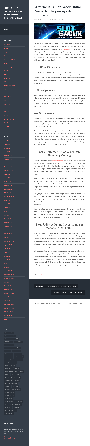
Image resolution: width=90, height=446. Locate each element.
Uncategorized (8, 122)
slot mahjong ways (10, 401)
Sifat (5, 82)
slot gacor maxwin (9, 395)
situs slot (16, 368)
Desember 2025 (9, 163)
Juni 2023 (7, 252)
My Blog (6, 70)
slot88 (6, 115)
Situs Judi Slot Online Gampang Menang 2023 (14, 13)
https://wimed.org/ (9, 438)
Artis (5, 52)
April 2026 (7, 152)
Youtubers (7, 126)
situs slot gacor (9, 371)
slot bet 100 (7, 96)
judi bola (18, 347)
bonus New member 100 (11, 339)
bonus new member (9, 56)
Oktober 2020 (8, 312)
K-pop (6, 63)
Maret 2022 (7, 286)
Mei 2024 (7, 211)
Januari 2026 (8, 159)
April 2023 (7, 259)
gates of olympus (9, 347)
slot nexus (7, 104)
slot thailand (8, 407)
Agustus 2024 (8, 200)
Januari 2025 (8, 189)
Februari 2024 (8, 222)
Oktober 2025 (8, 170)
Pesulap (6, 74)
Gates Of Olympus (9, 59)
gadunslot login (9, 344)
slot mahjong (8, 398)
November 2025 (9, 167)
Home (6, 29)
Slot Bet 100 (8, 377)
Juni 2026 (7, 144)
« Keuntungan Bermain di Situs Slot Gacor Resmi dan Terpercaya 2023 (55, 286)
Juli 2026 (7, 140)
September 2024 (9, 196)
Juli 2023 (7, 248)
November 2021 (9, 293)
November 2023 (9, 233)
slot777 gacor (15, 374)
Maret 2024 (7, 219)
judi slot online (16, 350)
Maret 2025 (7, 181)
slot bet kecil (8, 380)
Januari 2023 (8, 271)
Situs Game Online (9, 85)
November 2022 (9, 278)
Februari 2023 (8, 267)
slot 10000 (7, 93)
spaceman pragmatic (10, 410)
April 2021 (7, 300)
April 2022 (7, 282)
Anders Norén (78, 303)
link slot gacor (8, 353)
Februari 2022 (8, 289)
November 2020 (9, 308)
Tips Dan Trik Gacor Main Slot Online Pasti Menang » (68, 292)
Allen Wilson (52, 19)
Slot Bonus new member (11, 383)
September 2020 (9, 315)
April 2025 (7, 178)
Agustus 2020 (8, 319)
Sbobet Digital (8, 437)
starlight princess (9, 119)
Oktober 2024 (8, 192)
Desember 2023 (9, 230)
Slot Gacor (15, 386)
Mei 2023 (7, 256)
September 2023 (9, 241)
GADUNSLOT (8, 342)
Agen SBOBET (68, 49)
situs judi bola (8, 368)
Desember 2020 (9, 304)
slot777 (6, 111)
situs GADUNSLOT (10, 365)
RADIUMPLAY (8, 78)
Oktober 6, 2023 (39, 19)
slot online (7, 108)
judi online (7, 350)
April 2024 (7, 215)
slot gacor (7, 100)
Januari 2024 (8, 226)
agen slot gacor (57, 160)
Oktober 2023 (8, 237)
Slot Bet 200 (17, 377)
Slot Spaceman (9, 404)
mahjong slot (18, 353)
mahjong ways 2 (19, 356)
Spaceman (16, 407)
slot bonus (16, 380)
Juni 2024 (7, 207)
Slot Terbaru (18, 404)
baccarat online (9, 333)
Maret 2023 (7, 263)
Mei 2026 (7, 148)
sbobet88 (13, 362)
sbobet (7, 362)
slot (5, 89)
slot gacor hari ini (9, 392)
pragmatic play (18, 359)
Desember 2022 (9, 274)
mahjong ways (8, 67)
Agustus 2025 (8, 174)
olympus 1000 (9, 359)
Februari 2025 (8, 185)
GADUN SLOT (18, 342)
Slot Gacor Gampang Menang (12, 389)
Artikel (6, 48)
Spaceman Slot (9, 413)
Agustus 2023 (8, 245)
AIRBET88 (7, 44)
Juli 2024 (7, 204)
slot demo (7, 386)
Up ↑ (68, 305)
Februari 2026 (8, 155)
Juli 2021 (7, 297)
